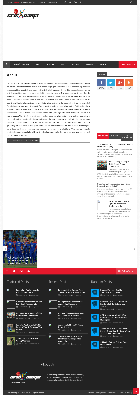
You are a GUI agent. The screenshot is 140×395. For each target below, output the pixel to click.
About (16, 2)
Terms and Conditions (115, 393)
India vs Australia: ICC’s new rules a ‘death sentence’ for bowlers (29, 327)
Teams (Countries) (21, 64)
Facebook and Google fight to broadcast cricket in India (119, 203)
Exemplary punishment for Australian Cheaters (28, 291)
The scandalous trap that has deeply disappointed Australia (70, 338)
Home (10, 2)
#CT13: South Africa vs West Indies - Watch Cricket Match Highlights (113, 317)
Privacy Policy (101, 393)
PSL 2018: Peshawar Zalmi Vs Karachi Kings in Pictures (19, 260)
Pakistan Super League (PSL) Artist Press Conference (119, 164)
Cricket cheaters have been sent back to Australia (29, 302)
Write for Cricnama (28, 2)
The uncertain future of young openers (27, 339)
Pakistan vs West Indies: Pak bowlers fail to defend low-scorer (113, 303)
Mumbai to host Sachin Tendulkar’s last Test (111, 291)
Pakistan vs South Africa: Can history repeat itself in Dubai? (114, 185)
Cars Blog (128, 393)
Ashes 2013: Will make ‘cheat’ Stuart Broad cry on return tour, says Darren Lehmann (115, 330)
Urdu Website (52, 2)
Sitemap (91, 393)
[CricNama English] (23, 14)
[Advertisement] (83, 39)
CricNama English (13, 393)
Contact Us (41, 2)
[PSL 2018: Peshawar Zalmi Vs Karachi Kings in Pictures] (20, 249)
